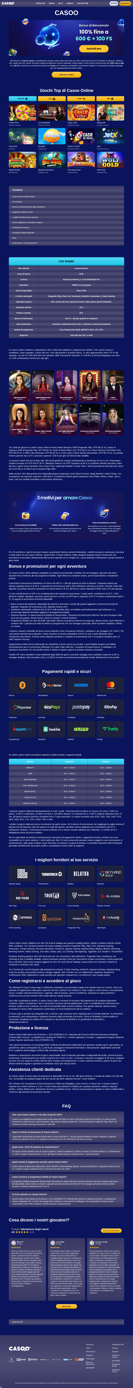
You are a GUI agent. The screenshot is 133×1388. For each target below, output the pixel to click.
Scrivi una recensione (111, 1230)
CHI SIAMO (17, 202)
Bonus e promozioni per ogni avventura (28, 207)
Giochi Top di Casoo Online (23, 197)
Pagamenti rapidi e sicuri (22, 212)
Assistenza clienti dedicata (23, 233)
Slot (108, 98)
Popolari (21, 98)
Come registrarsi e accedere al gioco (27, 222)
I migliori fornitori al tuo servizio (25, 217)
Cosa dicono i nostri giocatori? (24, 243)
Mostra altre (66, 1306)
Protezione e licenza (20, 228)
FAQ (14, 238)
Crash (79, 98)
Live (50, 98)
